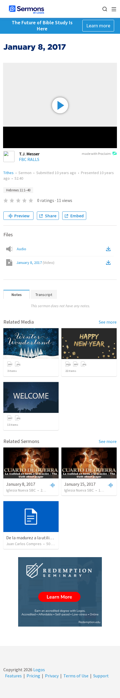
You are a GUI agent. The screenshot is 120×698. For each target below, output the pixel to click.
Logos (38, 669)
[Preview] (51, 485)
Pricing (33, 675)
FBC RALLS (29, 159)
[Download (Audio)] (109, 249)
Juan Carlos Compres (24, 543)
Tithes (8, 172)
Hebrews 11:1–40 (18, 190)
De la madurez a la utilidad (31, 537)
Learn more (98, 25)
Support (101, 675)
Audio (21, 248)
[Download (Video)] (109, 262)
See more (108, 322)
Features (13, 675)
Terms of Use (75, 675)
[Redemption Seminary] (60, 592)
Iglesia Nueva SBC (21, 490)
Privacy (52, 675)
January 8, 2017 (35, 262)
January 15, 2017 (79, 484)
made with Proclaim (96, 153)
